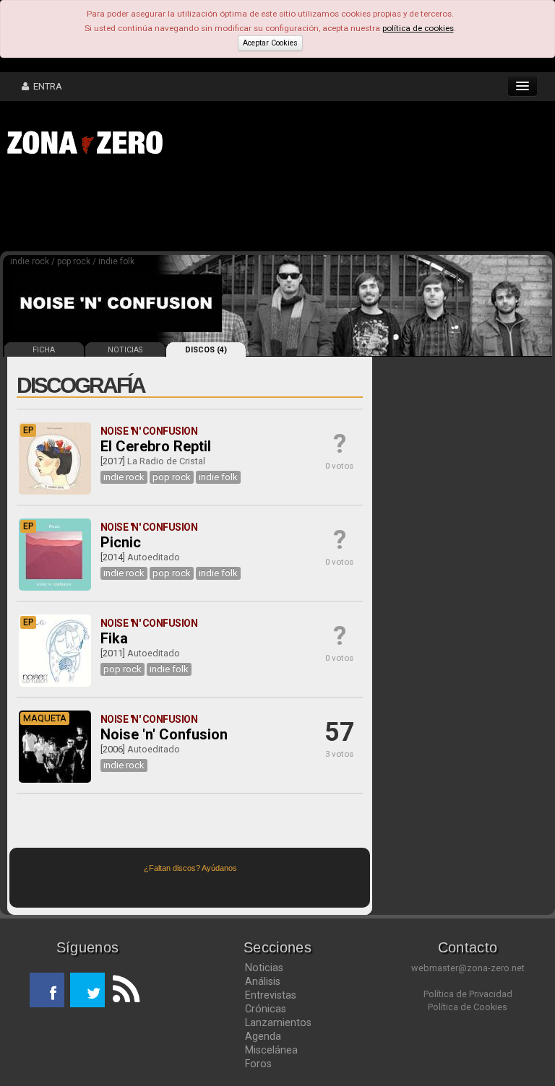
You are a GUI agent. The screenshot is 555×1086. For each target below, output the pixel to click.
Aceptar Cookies (270, 43)
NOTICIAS (125, 350)
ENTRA (45, 86)
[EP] (55, 492)
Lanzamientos (278, 1022)
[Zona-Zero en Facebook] (47, 990)
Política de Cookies (467, 1007)
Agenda (263, 1036)
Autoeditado (153, 557)
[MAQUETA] (55, 780)
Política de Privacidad (467, 994)
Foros (258, 1063)
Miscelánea (271, 1050)
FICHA (44, 350)
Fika (114, 638)
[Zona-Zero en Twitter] (87, 990)
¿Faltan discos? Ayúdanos (190, 868)
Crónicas (265, 1009)
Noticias (264, 967)
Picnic (120, 542)
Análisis (262, 981)
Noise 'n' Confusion (164, 734)
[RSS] (122, 990)
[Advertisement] (224, 208)
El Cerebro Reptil (155, 446)
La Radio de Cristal (166, 461)
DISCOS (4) (206, 350)
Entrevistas (270, 995)
